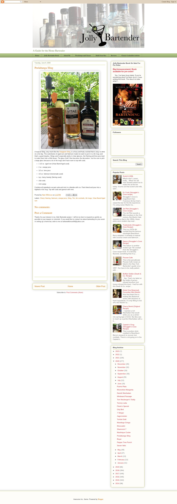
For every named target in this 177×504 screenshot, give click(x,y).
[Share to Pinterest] (76, 195)
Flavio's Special (123, 406)
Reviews (114, 55)
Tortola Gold (121, 419)
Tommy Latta (122, 403)
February (121, 460)
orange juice (62, 198)
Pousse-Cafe (128, 257)
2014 (117, 483)
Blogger (100, 499)
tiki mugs (88, 198)
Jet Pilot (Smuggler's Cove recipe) (130, 210)
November (122, 367)
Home (37, 55)
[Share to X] (71, 195)
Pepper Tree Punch (124, 442)
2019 (117, 467)
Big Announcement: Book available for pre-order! (125, 70)
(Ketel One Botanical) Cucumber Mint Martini (131, 291)
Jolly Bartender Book (51, 55)
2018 (117, 470)
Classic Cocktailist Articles (130, 55)
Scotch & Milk (128, 176)
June (120, 384)
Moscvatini (121, 426)
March (120, 456)
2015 (117, 480)
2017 (117, 474)
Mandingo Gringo (123, 423)
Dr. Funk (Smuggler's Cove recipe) (131, 193)
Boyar (119, 439)
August (120, 377)
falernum (54, 198)
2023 (117, 351)
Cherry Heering (45, 198)
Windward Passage (124, 396)
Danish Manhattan (124, 393)
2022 (117, 354)
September (122, 374)
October (121, 370)
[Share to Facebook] (74, 195)
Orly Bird (120, 409)
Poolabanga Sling (123, 436)
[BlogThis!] (69, 195)
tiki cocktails (80, 198)
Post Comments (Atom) (74, 292)
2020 (117, 361)
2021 (117, 358)
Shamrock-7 (121, 429)
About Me (67, 55)
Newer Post (40, 286)
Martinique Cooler (124, 432)
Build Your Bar (101, 55)
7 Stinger (120, 413)
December (122, 364)
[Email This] (67, 195)
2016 (117, 477)
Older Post (100, 286)
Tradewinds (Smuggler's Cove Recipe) (132, 226)
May (119, 450)
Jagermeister (122, 416)
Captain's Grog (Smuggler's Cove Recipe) (129, 327)
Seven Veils (121, 446)
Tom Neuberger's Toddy (126, 400)
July (119, 380)
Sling (69, 198)
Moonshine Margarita (125, 390)
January (121, 463)
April (119, 453)
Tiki (73, 198)
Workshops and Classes (83, 55)
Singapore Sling (64, 152)
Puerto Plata (121, 386)
